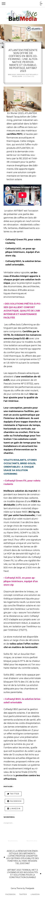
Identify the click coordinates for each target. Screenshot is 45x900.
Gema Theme (16, 888)
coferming (13, 841)
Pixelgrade (29, 888)
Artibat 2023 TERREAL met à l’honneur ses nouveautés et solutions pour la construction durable (22, 873)
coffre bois (32, 841)
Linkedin (35, 894)
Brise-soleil (12, 74)
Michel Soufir (17, 76)
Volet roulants (30, 74)
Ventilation (21, 74)
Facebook (10, 894)
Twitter (23, 894)
